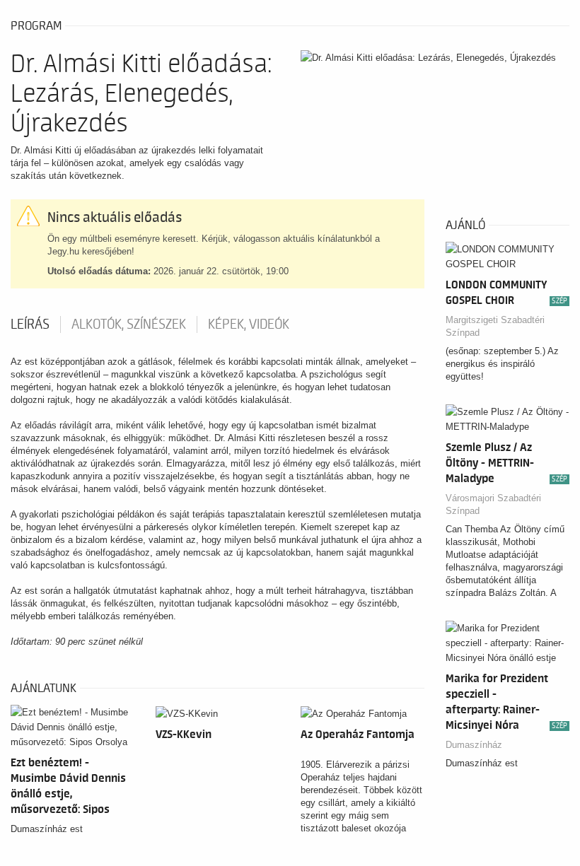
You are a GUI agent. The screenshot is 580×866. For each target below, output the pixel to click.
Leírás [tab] (30, 324)
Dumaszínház (474, 744)
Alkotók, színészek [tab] (128, 324)
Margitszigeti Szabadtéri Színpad (495, 326)
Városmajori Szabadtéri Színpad (493, 504)
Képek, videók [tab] (248, 324)
